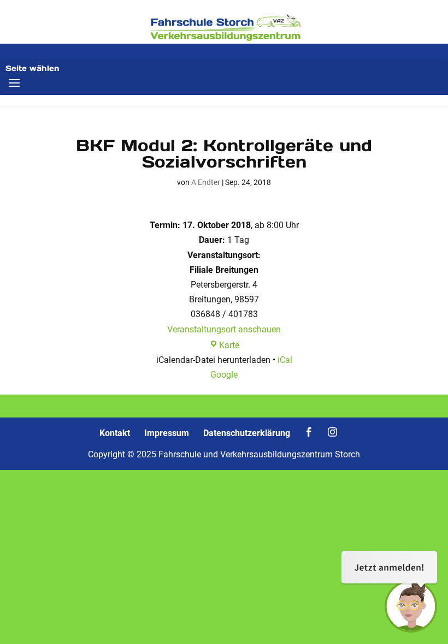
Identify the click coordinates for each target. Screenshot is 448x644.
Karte (229, 345)
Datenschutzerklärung (246, 433)
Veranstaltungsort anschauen (224, 329)
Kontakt (114, 433)
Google (224, 374)
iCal (285, 360)
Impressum (166, 433)
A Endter (205, 182)
